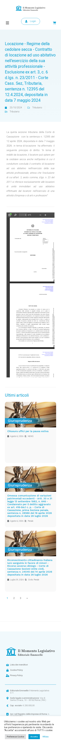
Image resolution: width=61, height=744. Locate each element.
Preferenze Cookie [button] (15, 736)
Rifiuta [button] (45, 736)
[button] (7, 23)
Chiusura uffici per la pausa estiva (27, 431)
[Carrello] (54, 23)
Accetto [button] (34, 736)
